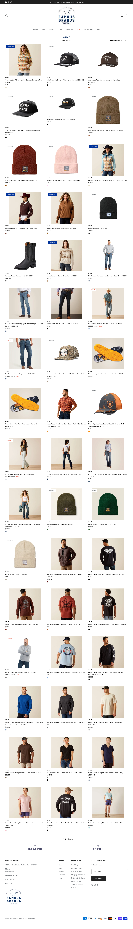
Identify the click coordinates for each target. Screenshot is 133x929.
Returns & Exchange (78, 878)
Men (43, 29)
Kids (60, 29)
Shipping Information (78, 875)
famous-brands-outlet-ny (16, 918)
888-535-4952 (10, 871)
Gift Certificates (76, 871)
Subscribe (98, 878)
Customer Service (77, 868)
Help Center (75, 888)
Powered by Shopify (29, 918)
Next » (70, 839)
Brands (35, 29)
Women (51, 29)
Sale (78, 29)
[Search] (6, 15)
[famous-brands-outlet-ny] (66, 15)
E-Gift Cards (88, 29)
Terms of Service (77, 884)
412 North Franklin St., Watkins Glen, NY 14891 (21, 865)
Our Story (74, 865)
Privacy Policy (76, 881)
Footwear (69, 29)
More (98, 29)
